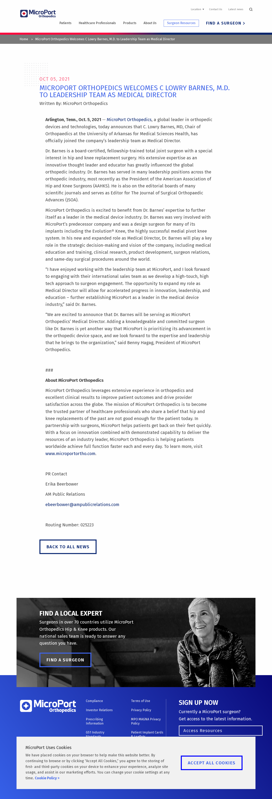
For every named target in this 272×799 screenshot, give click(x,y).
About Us (150, 23)
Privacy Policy (141, 710)
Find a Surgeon (223, 23)
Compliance (94, 701)
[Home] (38, 20)
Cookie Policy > (47, 778)
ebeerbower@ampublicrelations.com (82, 504)
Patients (65, 23)
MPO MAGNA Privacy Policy (146, 721)
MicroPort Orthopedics (129, 119)
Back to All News (68, 546)
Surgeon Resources (181, 23)
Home (24, 39)
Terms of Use (140, 701)
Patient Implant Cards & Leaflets (147, 734)
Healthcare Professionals (97, 23)
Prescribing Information (95, 721)
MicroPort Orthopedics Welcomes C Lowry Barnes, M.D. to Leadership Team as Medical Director (105, 39)
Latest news (235, 9)
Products (129, 23)
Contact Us (215, 9)
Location (196, 9)
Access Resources (202, 730)
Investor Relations (99, 710)
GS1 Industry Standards (95, 734)
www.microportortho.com (70, 453)
